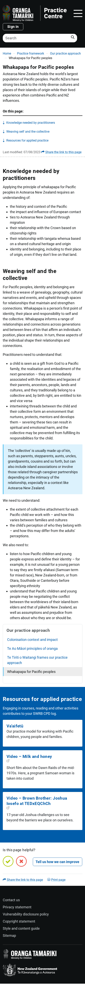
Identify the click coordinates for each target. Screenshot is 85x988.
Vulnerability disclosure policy (26, 914)
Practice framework (30, 53)
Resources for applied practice (27, 140)
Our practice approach (65, 53)
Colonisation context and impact (32, 640)
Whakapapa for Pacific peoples (31, 672)
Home (7, 53)
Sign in (13, 27)
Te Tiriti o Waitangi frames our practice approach (37, 660)
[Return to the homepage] (35, 13)
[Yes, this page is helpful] (8, 861)
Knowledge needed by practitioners (30, 123)
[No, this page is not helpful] (21, 861)
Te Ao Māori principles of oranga (32, 648)
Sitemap (9, 935)
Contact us (11, 900)
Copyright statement (19, 921)
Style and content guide (21, 928)
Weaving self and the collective (27, 131)
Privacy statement (17, 907)
